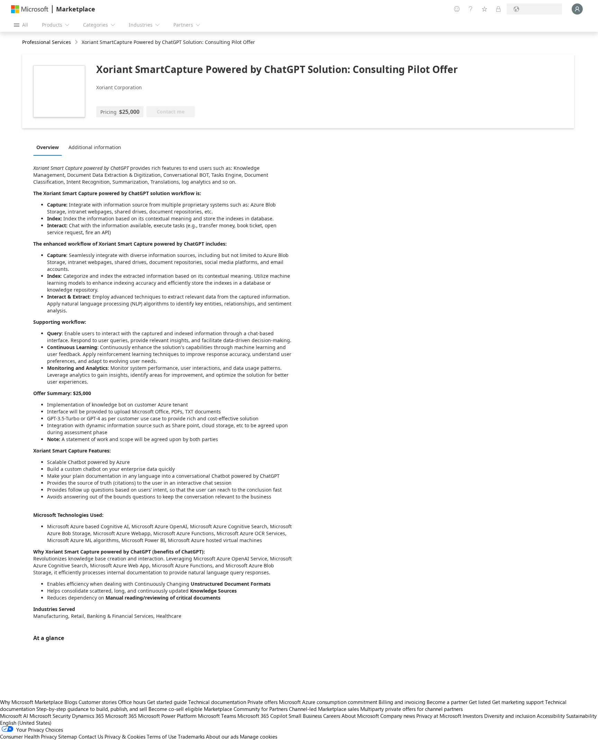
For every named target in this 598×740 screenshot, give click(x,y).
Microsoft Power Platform (167, 715)
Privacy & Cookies (125, 736)
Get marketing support (518, 701)
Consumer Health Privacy (28, 736)
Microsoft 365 (121, 715)
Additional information (95, 147)
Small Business (305, 715)
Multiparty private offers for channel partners (411, 708)
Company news (397, 715)
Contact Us (91, 736)
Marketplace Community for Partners (246, 708)
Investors (473, 715)
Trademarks (191, 736)
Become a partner (447, 701)
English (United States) (26, 722)
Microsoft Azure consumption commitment (329, 701)
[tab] (49, 147)
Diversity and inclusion (509, 715)
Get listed (480, 701)
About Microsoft (360, 715)
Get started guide (167, 701)
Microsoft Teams (217, 715)
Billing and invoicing (402, 701)
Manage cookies (258, 736)
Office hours (132, 701)
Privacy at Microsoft (438, 715)
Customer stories (98, 701)
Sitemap (67, 736)
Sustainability (581, 715)
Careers (331, 715)
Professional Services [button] (46, 42)
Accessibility (551, 715)
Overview (47, 147)
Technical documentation (217, 701)
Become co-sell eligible (175, 708)
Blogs (70, 701)
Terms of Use (161, 736)
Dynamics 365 (88, 715)
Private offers (262, 701)
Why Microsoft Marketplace (31, 701)
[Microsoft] (29, 9)
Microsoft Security (50, 715)
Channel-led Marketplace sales (324, 708)
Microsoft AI (14, 715)
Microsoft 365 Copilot (262, 715)
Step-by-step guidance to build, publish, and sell (91, 708)
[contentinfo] (77, 42)
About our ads (222, 736)
